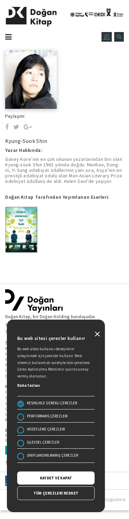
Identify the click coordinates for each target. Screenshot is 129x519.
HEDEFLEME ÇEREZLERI (46, 429)
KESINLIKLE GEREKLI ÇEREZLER (52, 403)
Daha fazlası (28, 385)
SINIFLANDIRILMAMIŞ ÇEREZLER (52, 455)
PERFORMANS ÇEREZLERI (47, 416)
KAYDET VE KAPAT (56, 478)
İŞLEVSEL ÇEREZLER (43, 442)
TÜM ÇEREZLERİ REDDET (56, 493)
